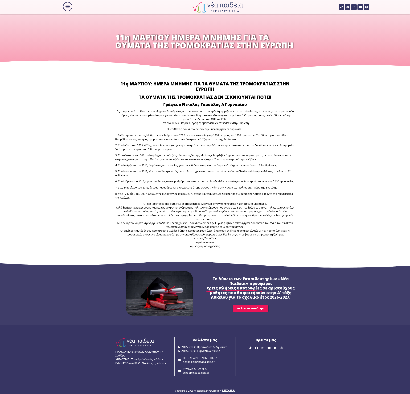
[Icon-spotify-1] (281, 348)
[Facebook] (347, 7)
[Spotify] (366, 7)
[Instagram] (354, 7)
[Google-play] (275, 348)
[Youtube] (360, 7)
